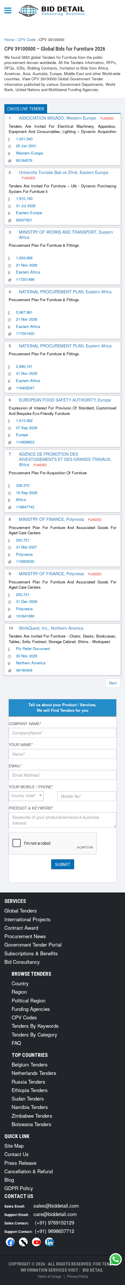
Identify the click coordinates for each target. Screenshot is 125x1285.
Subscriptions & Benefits (31, 953)
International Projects (27, 919)
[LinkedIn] (49, 1242)
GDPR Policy (18, 1188)
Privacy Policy (77, 1276)
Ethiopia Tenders (30, 1090)
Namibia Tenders (30, 1106)
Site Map (14, 1145)
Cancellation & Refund (28, 1171)
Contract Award (21, 927)
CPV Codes (24, 1017)
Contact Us (16, 1154)
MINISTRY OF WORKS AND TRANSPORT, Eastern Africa (66, 234)
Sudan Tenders (28, 1098)
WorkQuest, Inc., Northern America (51, 628)
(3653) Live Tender (25, 109)
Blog (9, 1179)
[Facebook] (10, 1242)
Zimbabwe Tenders (32, 1115)
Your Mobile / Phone (31, 786)
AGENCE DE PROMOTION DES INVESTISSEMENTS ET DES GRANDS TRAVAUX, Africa (65, 459)
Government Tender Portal (33, 944)
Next (113, 683)
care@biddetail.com (55, 1213)
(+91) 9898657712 (54, 1230)
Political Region (28, 1000)
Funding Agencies (31, 1008)
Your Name (21, 744)
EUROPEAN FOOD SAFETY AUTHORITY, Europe (65, 400)
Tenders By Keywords (35, 1025)
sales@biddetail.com (56, 1205)
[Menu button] (9, 10)
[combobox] (26, 796)
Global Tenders (20, 910)
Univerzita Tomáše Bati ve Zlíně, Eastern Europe (63, 172)
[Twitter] (23, 1242)
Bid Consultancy (22, 961)
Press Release (20, 1162)
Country (20, 983)
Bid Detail (93, 1270)
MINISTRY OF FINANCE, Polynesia (52, 519)
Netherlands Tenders (34, 1072)
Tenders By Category (34, 1034)
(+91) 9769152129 (54, 1222)
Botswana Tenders (31, 1124)
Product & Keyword (31, 808)
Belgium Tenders (30, 1064)
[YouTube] (36, 1242)
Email (15, 765)
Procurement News (25, 936)
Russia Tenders (28, 1081)
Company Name (25, 723)
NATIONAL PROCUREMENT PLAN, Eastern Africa (65, 291)
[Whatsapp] (115, 1259)
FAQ (16, 1042)
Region (19, 991)
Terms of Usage (49, 1276)
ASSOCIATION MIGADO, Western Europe (58, 118)
